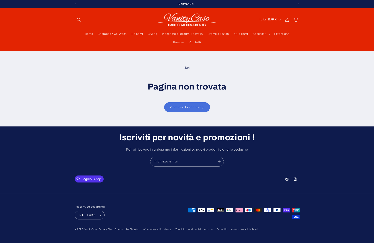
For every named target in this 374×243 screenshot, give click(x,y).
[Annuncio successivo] (298, 4)
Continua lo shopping (187, 107)
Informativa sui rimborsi (244, 229)
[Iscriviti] (219, 161)
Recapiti (222, 229)
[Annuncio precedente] (75, 4)
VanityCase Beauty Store (99, 229)
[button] (79, 19)
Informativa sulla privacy (157, 229)
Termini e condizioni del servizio (194, 229)
